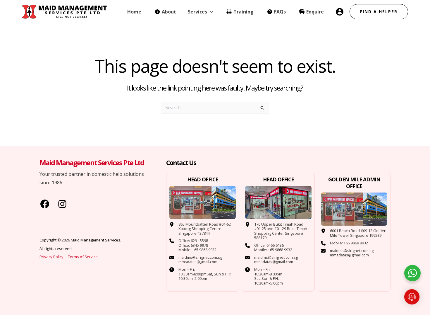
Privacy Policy (51, 256)
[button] (210, 11)
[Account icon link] (340, 12)
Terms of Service (83, 256)
